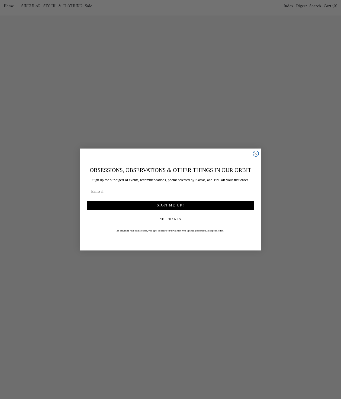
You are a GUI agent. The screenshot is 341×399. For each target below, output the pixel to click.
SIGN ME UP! (170, 205)
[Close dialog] (256, 153)
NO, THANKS (170, 219)
